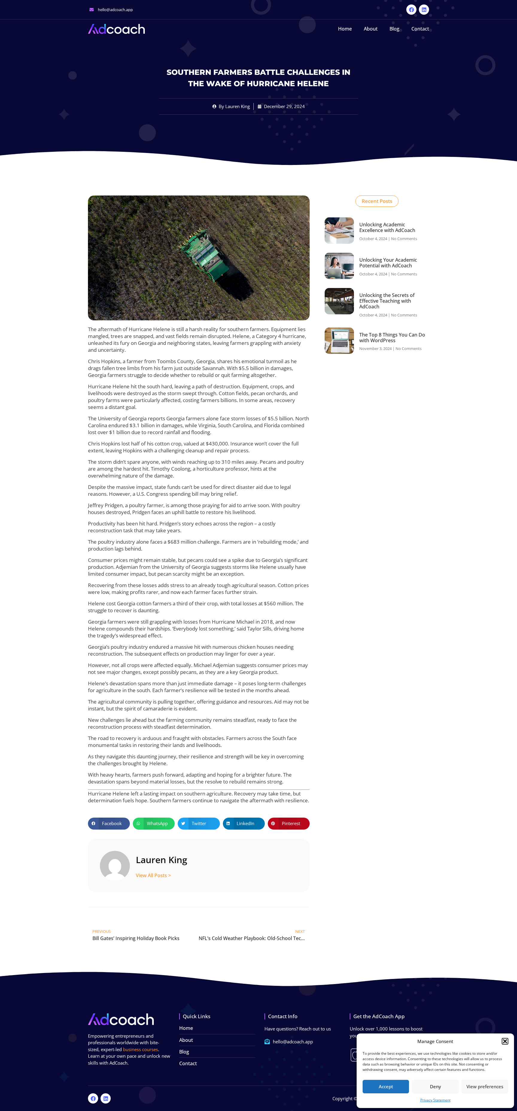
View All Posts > (153, 875)
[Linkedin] (424, 9)
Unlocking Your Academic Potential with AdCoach (388, 263)
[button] (505, 1041)
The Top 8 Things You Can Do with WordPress (392, 337)
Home (345, 29)
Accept (386, 1086)
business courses (140, 1049)
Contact (420, 29)
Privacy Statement (435, 1100)
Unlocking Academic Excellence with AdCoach (387, 227)
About (371, 29)
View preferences (484, 1086)
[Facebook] (411, 9)
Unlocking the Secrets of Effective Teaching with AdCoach (387, 301)
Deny (435, 1086)
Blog (394, 29)
